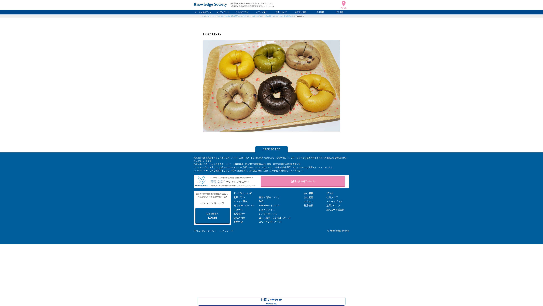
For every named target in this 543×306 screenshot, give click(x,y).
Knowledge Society (339, 231)
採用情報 (339, 12)
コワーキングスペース (270, 222)
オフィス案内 (261, 12)
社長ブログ (332, 197)
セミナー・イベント (244, 205)
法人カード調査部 (335, 209)
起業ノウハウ (333, 205)
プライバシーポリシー (205, 231)
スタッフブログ (257, 16)
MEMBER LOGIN (212, 215)
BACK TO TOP (271, 149)
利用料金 (238, 222)
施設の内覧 (239, 218)
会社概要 (308, 197)
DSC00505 (300, 16)
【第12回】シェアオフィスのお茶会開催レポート (279, 16)
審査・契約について (269, 197)
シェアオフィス (222, 12)
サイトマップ (226, 231)
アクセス (308, 201)
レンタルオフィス (268, 213)
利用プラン (239, 197)
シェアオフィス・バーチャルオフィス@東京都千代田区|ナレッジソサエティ (226, 16)
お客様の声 (239, 213)
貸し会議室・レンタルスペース (275, 218)
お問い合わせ (271, 301)
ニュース (238, 209)
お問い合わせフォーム (303, 181)
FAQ (261, 201)
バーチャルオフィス (203, 12)
